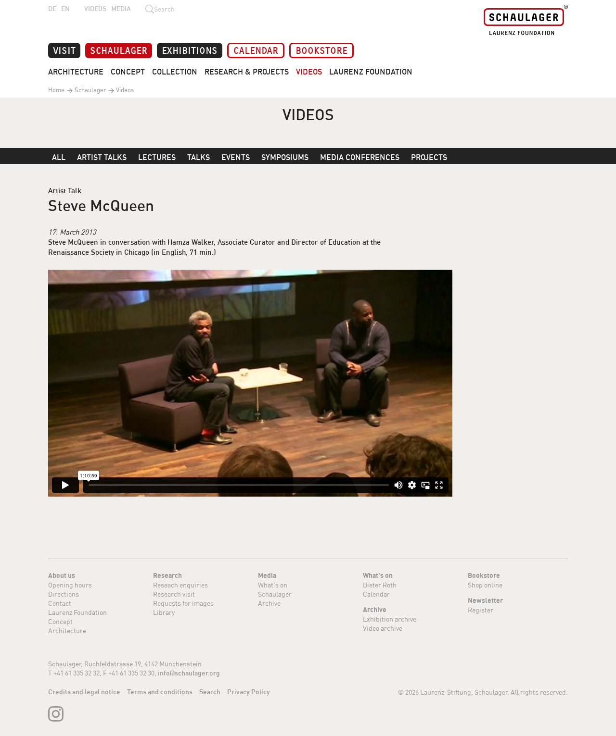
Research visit (174, 594)
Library (164, 612)
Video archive (382, 628)
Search (209, 691)
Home (56, 90)
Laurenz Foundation (370, 71)
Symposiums (284, 157)
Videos (95, 8)
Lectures (157, 157)
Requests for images (183, 603)
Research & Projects (247, 71)
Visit (64, 50)
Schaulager (118, 50)
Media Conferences (359, 157)
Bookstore (321, 50)
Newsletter (485, 600)
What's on (272, 585)
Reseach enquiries (180, 585)
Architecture (75, 71)
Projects (429, 157)
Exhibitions (190, 50)
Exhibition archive (389, 619)
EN (65, 8)
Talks (198, 157)
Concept (128, 71)
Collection (174, 71)
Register (480, 610)
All (58, 157)
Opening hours (70, 585)
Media (121, 8)
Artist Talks (102, 157)
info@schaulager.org (189, 673)
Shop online (485, 585)
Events (235, 157)
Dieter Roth (380, 585)
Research (167, 575)
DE (52, 8)
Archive (269, 603)
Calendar (255, 50)
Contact (59, 603)
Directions (63, 594)
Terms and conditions (159, 691)
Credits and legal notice (84, 691)
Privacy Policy (248, 691)
